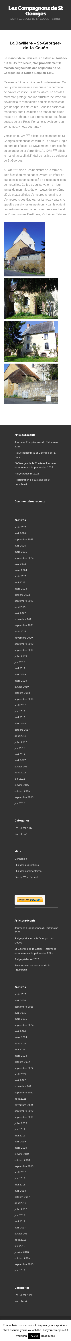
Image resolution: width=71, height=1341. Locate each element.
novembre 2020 (24, 637)
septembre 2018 (24, 699)
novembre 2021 (24, 619)
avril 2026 (20, 533)
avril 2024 (20, 564)
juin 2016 (20, 778)
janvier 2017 (22, 766)
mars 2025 (21, 551)
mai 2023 (20, 582)
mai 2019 (20, 668)
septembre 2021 (24, 625)
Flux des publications (27, 864)
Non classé (21, 834)
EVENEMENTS (23, 827)
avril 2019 (20, 674)
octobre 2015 (22, 791)
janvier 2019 (22, 686)
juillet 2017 (21, 742)
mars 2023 (21, 588)
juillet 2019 (21, 656)
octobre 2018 (22, 692)
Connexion (21, 858)
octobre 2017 (22, 729)
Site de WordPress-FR (27, 877)
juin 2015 (20, 803)
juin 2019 (20, 662)
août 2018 (20, 705)
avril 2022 (20, 613)
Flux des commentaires (28, 870)
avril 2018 (20, 723)
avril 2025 (20, 545)
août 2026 (20, 527)
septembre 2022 (24, 600)
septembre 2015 (24, 797)
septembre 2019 (24, 650)
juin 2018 (20, 711)
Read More (48, 1335)
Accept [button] (34, 1336)
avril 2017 (20, 760)
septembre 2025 (24, 539)
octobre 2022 (22, 594)
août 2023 (20, 576)
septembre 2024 (24, 558)
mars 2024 (21, 570)
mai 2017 (20, 754)
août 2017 (20, 735)
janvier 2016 (22, 784)
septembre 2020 (24, 643)
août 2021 (20, 631)
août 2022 (20, 607)
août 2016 (20, 772)
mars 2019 (21, 680)
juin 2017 (20, 748)
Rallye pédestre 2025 (27, 473)
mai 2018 (20, 717)
